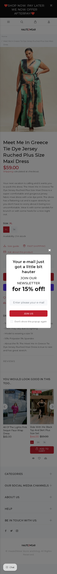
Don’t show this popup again (30, 321)
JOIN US (28, 313)
